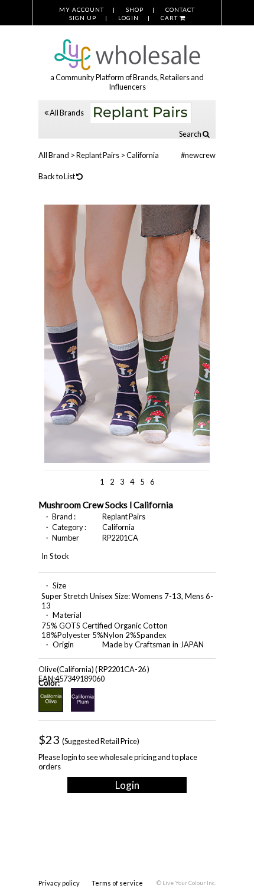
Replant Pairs (97, 155)
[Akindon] (127, 48)
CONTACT (180, 9)
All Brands (66, 112)
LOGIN (128, 17)
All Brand (53, 155)
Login (127, 785)
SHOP (135, 9)
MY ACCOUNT (81, 9)
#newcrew (198, 155)
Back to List (57, 176)
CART (170, 17)
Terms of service (117, 883)
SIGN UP (82, 17)
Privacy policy (59, 883)
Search (191, 134)
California (142, 155)
